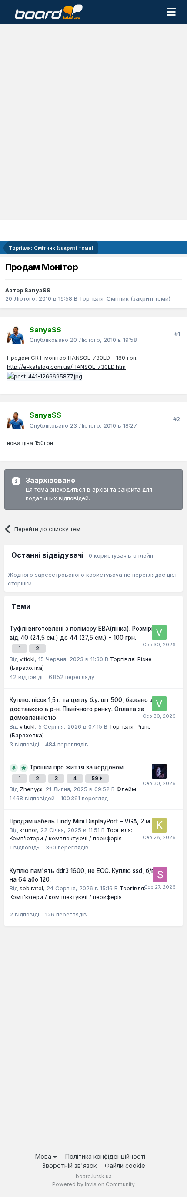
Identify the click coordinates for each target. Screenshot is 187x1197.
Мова (44, 1156)
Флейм (126, 789)
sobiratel (31, 888)
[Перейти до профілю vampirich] (159, 771)
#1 (177, 333)
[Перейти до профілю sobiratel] (160, 874)
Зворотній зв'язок (69, 1165)
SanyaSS (37, 290)
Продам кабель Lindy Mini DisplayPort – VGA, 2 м (80, 821)
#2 (176, 418)
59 (96, 778)
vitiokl (27, 658)
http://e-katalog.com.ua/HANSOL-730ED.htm (66, 366)
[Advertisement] (93, 121)
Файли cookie (125, 1165)
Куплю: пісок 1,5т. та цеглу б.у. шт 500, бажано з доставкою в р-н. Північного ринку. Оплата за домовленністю (81, 708)
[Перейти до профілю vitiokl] (159, 632)
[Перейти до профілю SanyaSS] (15, 335)
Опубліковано (83, 339)
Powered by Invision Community (93, 1184)
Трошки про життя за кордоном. (77, 767)
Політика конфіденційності (105, 1156)
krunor (28, 829)
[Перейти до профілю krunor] (159, 825)
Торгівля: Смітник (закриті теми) (124, 298)
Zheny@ (31, 789)
